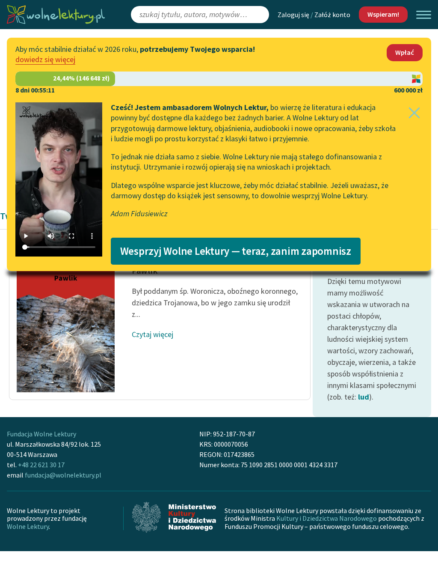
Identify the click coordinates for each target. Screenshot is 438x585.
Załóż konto (332, 14)
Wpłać (404, 52)
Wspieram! (383, 14)
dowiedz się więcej (45, 59)
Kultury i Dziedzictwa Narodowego (326, 518)
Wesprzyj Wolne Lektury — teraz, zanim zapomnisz (235, 251)
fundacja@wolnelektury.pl (63, 475)
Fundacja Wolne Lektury (41, 434)
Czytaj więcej (152, 334)
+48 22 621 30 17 (41, 464)
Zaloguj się (293, 14)
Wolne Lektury (28, 526)
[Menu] (423, 15)
